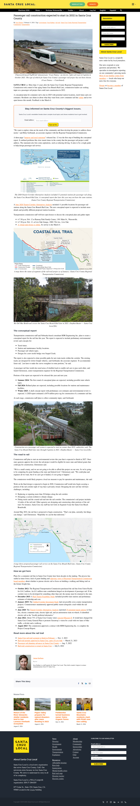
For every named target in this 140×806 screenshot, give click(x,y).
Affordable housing (59, 762)
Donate (102, 85)
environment (42, 22)
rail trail (57, 22)
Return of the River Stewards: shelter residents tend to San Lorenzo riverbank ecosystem (22, 718)
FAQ (74, 754)
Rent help (55, 765)
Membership (77, 741)
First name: (105, 30)
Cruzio (32, 789)
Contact (76, 752)
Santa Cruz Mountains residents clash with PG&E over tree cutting (83, 717)
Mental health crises (59, 770)
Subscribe (109, 44)
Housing (55, 741)
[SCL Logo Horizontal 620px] (20, 4)
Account (76, 757)
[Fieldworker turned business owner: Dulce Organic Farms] (64, 699)
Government (56, 744)
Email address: (29, 120)
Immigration (56, 768)
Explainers (56, 754)
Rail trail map (57, 773)
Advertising (77, 749)
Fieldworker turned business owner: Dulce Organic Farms (63, 716)
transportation (26, 24)
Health (54, 746)
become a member (114, 85)
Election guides (58, 778)
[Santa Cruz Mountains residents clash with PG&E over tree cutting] (85, 699)
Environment (57, 749)
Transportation (57, 752)
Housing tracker (58, 776)
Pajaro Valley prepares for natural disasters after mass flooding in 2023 (42, 717)
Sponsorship (77, 746)
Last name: (105, 36)
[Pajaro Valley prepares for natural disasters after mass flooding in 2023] (43, 699)
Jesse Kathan (19, 22)
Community (77, 744)
